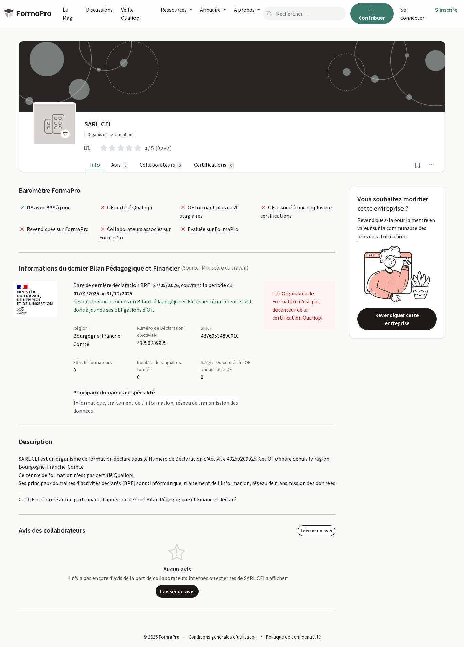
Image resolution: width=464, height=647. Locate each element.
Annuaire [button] (211, 9)
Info (95, 164)
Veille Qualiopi (131, 13)
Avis (118, 164)
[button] (432, 164)
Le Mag (67, 13)
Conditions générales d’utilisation (223, 637)
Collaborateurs (160, 164)
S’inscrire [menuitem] (446, 9)
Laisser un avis (316, 531)
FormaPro (33, 13)
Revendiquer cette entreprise (397, 319)
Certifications (213, 164)
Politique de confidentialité (293, 637)
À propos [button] (245, 9)
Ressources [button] (174, 9)
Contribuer (372, 17)
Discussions (99, 9)
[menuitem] (415, 13)
